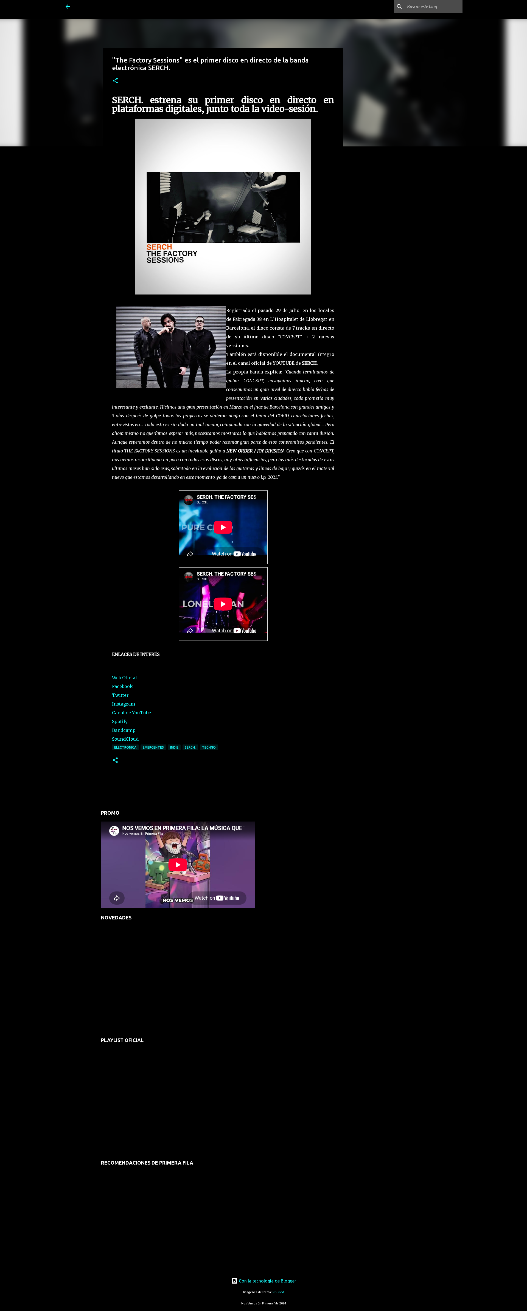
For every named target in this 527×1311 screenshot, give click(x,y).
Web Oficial (124, 677)
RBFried (278, 1292)
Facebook (122, 686)
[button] (115, 81)
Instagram (123, 704)
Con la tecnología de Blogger (267, 1280)
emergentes (153, 747)
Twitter (120, 695)
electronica (125, 747)
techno (209, 747)
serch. (190, 747)
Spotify (120, 721)
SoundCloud (125, 739)
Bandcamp (124, 730)
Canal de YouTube (131, 712)
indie (174, 747)
